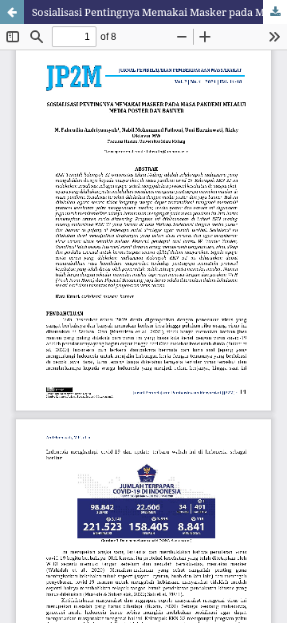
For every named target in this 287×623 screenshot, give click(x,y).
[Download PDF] (275, 12)
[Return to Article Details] (12, 12)
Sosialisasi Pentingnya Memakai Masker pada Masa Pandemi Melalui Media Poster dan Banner (159, 12)
